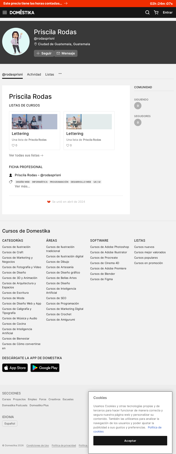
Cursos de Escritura (15, 292)
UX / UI (97, 182)
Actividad (34, 74)
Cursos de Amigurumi (60, 319)
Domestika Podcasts (14, 405)
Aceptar (130, 440)
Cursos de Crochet (58, 314)
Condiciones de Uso (37, 445)
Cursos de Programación (62, 303)
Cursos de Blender (102, 273)
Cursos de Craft (12, 252)
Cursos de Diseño (14, 272)
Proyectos (19, 399)
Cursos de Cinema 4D (104, 263)
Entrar (168, 12)
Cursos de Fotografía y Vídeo (21, 267)
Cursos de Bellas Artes (61, 278)
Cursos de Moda (13, 298)
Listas (49, 74)
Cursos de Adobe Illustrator (108, 252)
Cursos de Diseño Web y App (21, 303)
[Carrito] (156, 12)
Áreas (51, 240)
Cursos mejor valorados (150, 252)
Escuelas (68, 399)
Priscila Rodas (38, 139)
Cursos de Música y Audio (19, 318)
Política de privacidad (64, 445)
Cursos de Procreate (104, 257)
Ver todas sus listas (24, 155)
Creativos (54, 399)
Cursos (6, 399)
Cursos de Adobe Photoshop (109, 247)
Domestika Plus (39, 405)
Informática (39, 182)
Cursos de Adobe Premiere (108, 268)
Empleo (32, 399)
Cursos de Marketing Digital (64, 308)
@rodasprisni (12, 74)
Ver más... (22, 186)
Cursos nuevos (144, 247)
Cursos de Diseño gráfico (63, 272)
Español (10, 423)
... (60, 72)
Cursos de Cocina (14, 323)
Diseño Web (23, 182)
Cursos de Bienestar (15, 338)
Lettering (20, 133)
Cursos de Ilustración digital (64, 256)
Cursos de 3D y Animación (19, 278)
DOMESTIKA (21, 12)
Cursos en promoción (148, 263)
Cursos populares (146, 257)
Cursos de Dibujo (57, 261)
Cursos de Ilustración (16, 247)
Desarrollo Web (81, 182)
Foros (42, 399)
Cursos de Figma (101, 279)
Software (99, 240)
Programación (59, 182)
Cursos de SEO (56, 298)
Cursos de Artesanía (59, 267)
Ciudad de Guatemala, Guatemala (64, 44)
